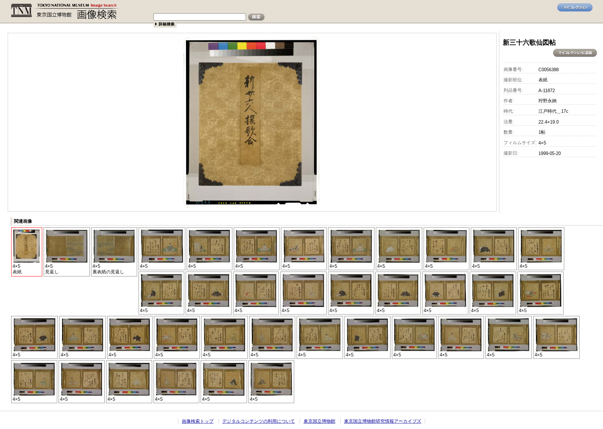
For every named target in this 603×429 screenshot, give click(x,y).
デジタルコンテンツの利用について (258, 421)
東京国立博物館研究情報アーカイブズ (382, 421)
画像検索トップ (198, 421)
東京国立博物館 (319, 421)
